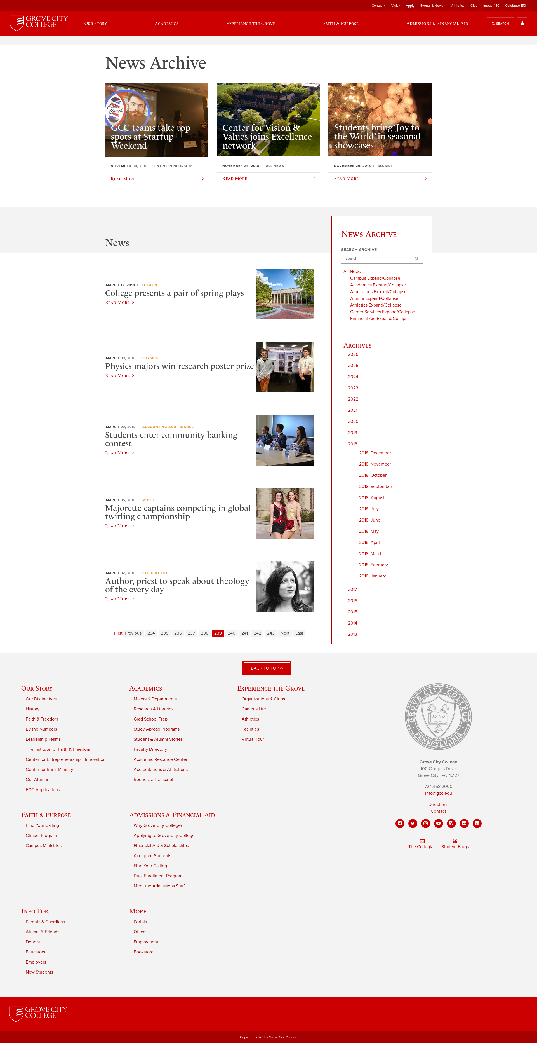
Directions (438, 804)
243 (271, 633)
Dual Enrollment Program (158, 876)
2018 (352, 444)
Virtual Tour (253, 739)
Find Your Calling (42, 825)
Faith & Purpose (46, 815)
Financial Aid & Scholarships (161, 845)
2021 (352, 410)
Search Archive (359, 249)
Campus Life (254, 709)
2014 (352, 623)
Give (473, 6)
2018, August (372, 498)
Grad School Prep (151, 719)
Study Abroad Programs (157, 729)
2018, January (372, 576)
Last (299, 633)
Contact (438, 811)
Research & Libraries (153, 709)
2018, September (375, 486)
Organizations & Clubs (263, 699)
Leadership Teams (43, 739)
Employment (146, 942)
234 (151, 633)
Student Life (155, 573)
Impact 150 (491, 6)
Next (285, 633)
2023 (353, 388)
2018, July (369, 509)
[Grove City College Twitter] (412, 823)
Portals (140, 922)
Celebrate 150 (515, 6)
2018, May (369, 531)
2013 (352, 634)
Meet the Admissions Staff (159, 886)
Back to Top (265, 668)
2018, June (369, 520)
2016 (352, 601)
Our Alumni (37, 779)
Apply (410, 6)
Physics (150, 358)
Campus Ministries (44, 845)
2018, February (373, 565)
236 (178, 633)
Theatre (150, 285)
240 (231, 633)
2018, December (375, 453)
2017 (352, 589)
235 (164, 633)
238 (204, 633)
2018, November (375, 464)
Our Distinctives (41, 699)
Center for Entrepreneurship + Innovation (66, 759)
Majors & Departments (155, 699)
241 (244, 633)
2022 (353, 399)
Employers (36, 962)
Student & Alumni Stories (158, 739)
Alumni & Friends (42, 932)
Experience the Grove (271, 688)
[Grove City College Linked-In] (477, 823)
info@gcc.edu (438, 793)
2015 (352, 612)
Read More (117, 302)
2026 (353, 354)
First (118, 633)
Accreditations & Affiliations (161, 769)
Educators (35, 952)
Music (148, 500)
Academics (145, 688)
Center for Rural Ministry (49, 769)
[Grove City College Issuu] (451, 823)
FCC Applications (43, 789)
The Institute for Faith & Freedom (58, 749)
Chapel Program (41, 835)
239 (218, 633)
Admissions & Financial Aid (172, 815)
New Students (39, 972)
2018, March (371, 553)
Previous (133, 633)
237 (191, 633)
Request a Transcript (153, 779)
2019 (352, 433)
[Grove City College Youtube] (438, 823)
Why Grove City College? (158, 825)
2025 (353, 365)
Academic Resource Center (160, 759)
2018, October (373, 475)
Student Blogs (455, 847)
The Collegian (422, 847)
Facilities (250, 729)
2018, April (369, 542)
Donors (33, 942)
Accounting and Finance (168, 427)
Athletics (458, 6)
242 (257, 633)
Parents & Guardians (45, 922)
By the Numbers (41, 729)
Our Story (37, 688)
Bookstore (144, 952)
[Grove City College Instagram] (425, 823)
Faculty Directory (150, 749)
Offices (140, 932)
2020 (353, 421)
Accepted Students (152, 856)
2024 (353, 377)
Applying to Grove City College (164, 835)
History (32, 709)
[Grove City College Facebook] (399, 823)
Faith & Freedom (42, 719)
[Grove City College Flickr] (464, 823)
